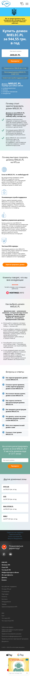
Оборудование (6, 601)
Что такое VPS (6, 618)
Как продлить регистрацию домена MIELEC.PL (16, 410)
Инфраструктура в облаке (10, 572)
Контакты (5, 599)
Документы (5, 641)
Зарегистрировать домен (15, 264)
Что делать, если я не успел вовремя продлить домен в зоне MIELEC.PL (16, 418)
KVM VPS (4, 562)
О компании (5, 591)
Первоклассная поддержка (15, 532)
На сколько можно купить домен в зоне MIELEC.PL (15, 394)
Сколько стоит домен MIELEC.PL (14, 433)
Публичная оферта (7, 627)
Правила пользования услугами (11, 634)
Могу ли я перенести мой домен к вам (15, 426)
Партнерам (5, 594)
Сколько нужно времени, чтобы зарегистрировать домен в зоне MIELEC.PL (15, 387)
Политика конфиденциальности (12, 636)
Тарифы (4, 604)
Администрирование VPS (9, 606)
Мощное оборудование (15, 538)
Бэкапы (4, 580)
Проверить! (15, 61)
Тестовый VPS (6, 570)
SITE (4, 496)
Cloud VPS (5, 567)
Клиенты (4, 596)
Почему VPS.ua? (6, 589)
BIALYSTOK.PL (8, 506)
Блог (3, 615)
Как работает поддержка (9, 586)
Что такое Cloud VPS (8, 621)
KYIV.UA (6, 487)
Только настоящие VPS (15, 536)
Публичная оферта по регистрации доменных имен (12, 630)
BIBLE (5, 516)
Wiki (3, 613)
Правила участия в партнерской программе (15, 639)
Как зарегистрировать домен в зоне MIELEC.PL (16, 379)
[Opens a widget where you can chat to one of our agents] (18, 666)
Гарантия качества (15, 534)
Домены (4, 577)
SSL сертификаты (7, 575)
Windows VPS (6, 565)
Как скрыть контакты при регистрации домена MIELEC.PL (15, 402)
